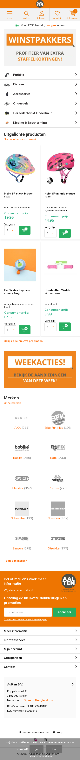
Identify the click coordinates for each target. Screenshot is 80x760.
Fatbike (18, 75)
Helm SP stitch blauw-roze (19, 195)
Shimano (58, 518)
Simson (22, 548)
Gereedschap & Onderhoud (32, 113)
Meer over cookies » (41, 756)
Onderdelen (21, 103)
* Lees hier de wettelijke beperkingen (25, 619)
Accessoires (21, 94)
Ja (36, 749)
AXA (22, 428)
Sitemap (57, 732)
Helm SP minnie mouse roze (59, 195)
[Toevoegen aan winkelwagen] (24, 230)
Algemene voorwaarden (34, 732)
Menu (9, 18)
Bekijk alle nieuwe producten (23, 341)
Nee (54, 749)
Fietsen (18, 84)
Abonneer (64, 612)
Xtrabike (58, 548)
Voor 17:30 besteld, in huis (43, 25)
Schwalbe (22, 518)
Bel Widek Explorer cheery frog (17, 291)
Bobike (22, 458)
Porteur (58, 488)
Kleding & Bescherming (30, 122)
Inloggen (41, 18)
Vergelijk (9, 224)
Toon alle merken (15, 560)
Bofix (58, 458)
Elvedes (22, 488)
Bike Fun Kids (58, 428)
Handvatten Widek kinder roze (57, 291)
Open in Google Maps (38, 700)
